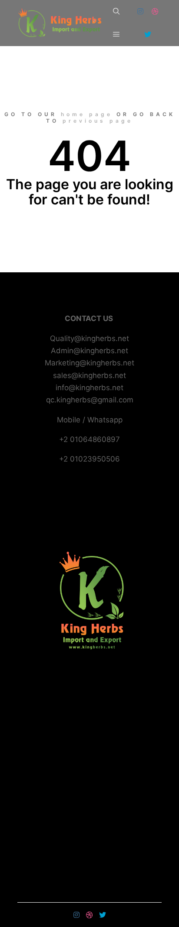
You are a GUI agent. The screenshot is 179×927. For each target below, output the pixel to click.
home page (87, 114)
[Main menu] (116, 34)
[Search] (116, 11)
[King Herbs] (60, 23)
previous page (98, 120)
